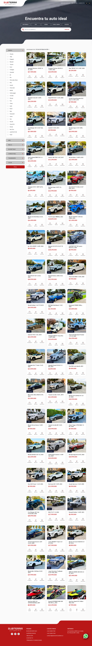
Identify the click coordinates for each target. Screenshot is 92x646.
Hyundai (12, 72)
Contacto (81, 3)
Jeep (11, 56)
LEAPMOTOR (13, 132)
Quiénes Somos (31, 633)
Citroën (11, 95)
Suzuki (11, 85)
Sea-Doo (12, 129)
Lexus (11, 116)
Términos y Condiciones (34, 640)
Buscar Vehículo (65, 3)
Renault (11, 61)
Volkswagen (13, 93)
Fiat (11, 100)
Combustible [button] (12, 153)
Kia (10, 77)
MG (11, 82)
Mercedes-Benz (14, 80)
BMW (11, 90)
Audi (11, 106)
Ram (11, 111)
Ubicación (74, 3)
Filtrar (15, 167)
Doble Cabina (56, 24)
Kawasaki (12, 113)
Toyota (11, 64)
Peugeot (12, 59)
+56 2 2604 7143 (51, 633)
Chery (11, 103)
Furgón (67, 24)
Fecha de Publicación (42, 49)
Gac (11, 119)
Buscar (67, 29)
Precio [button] (10, 144)
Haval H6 (12, 124)
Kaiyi (11, 134)
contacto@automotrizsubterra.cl (55, 635)
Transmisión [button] (12, 158)
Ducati (11, 121)
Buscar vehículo (31, 631)
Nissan (11, 98)
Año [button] (9, 140)
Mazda (11, 54)
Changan (12, 69)
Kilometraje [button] (12, 149)
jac (10, 74)
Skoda (11, 126)
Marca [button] (10, 50)
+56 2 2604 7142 (51, 631)
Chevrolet (12, 87)
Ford (11, 67)
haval (11, 108)
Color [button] (10, 162)
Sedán (46, 24)
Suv (36, 24)
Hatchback (25, 24)
